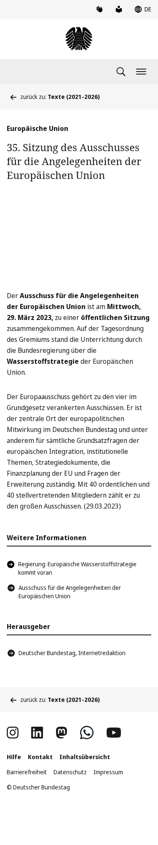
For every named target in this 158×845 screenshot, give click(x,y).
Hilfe (14, 757)
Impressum (108, 772)
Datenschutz (70, 772)
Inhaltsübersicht (84, 757)
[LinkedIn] (37, 732)
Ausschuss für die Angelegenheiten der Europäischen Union (70, 592)
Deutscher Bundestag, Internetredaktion (72, 653)
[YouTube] (113, 732)
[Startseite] (78, 39)
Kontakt (40, 757)
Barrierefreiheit (27, 772)
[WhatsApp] (87, 732)
